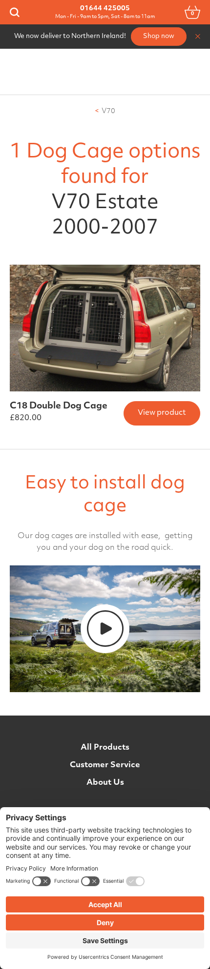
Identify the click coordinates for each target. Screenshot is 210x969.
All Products (105, 748)
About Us (105, 783)
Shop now (158, 36)
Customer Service (105, 765)
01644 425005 (105, 8)
